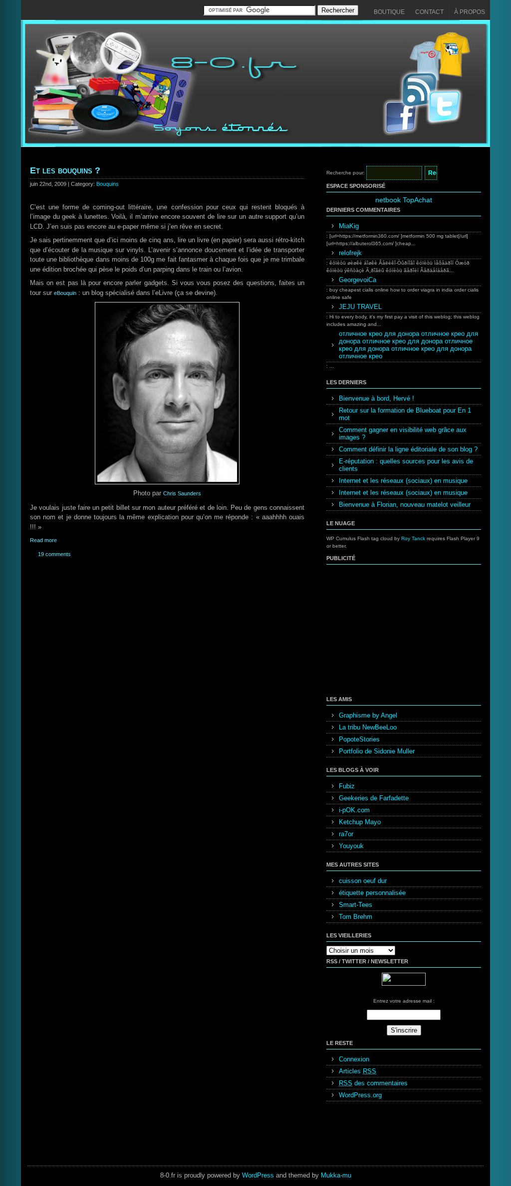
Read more (43, 540)
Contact (429, 11)
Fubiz (347, 786)
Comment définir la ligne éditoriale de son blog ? (408, 449)
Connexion (354, 1059)
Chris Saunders (182, 493)
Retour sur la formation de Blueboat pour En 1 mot (405, 414)
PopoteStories (359, 739)
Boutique (389, 11)
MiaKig (349, 226)
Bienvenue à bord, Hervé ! (376, 398)
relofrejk (350, 253)
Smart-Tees (355, 904)
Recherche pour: (345, 172)
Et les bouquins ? (65, 170)
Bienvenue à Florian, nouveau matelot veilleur (405, 504)
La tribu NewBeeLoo (368, 727)
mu (346, 1175)
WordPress (258, 1175)
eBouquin (65, 293)
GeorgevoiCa (357, 280)
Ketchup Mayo (360, 822)
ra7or (346, 834)
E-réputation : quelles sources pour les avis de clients (406, 464)
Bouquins (107, 184)
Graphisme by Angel (368, 715)
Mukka (330, 1175)
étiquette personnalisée (372, 892)
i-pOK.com (354, 810)
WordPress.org (360, 1095)
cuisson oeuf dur (363, 881)
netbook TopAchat (403, 200)
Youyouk (351, 846)
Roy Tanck (413, 538)
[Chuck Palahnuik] (167, 482)
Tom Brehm (355, 916)
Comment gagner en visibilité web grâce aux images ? (403, 433)
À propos (469, 11)
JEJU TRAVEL (360, 306)
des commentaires (373, 1083)
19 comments (54, 554)
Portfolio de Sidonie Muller (377, 751)
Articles (357, 1071)
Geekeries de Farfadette (374, 798)
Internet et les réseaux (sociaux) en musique (403, 480)
